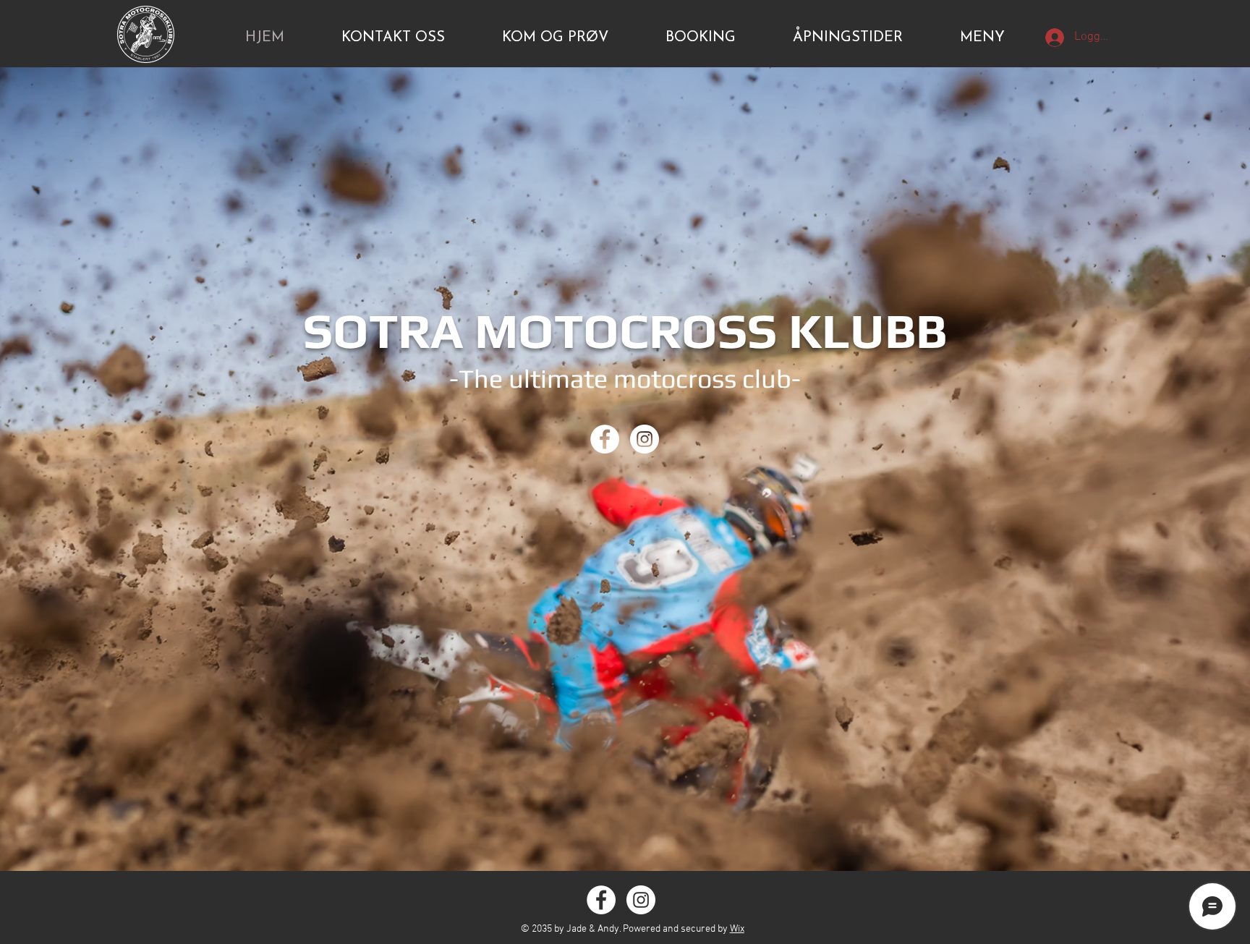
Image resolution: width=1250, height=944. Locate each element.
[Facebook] (604, 439)
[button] (982, 38)
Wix (737, 929)
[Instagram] (644, 439)
